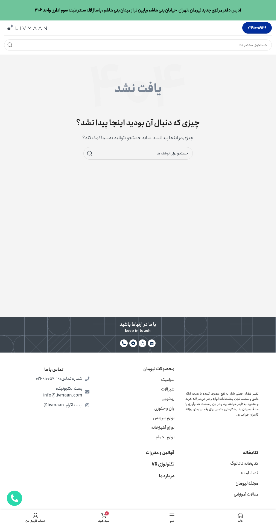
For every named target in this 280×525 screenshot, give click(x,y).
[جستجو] (10, 45)
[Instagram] (142, 343)
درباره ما (166, 476)
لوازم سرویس (163, 417)
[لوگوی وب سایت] (27, 27)
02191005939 (257, 28)
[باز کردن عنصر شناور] (14, 498)
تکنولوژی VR (163, 464)
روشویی (168, 398)
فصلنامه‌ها (249, 473)
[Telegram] (133, 343)
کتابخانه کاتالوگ (244, 463)
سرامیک (167, 379)
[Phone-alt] (124, 343)
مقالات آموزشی (246, 494)
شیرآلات (167, 389)
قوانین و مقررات (160, 452)
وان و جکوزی (164, 408)
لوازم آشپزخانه (162, 427)
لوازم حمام (165, 437)
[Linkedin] (152, 343)
